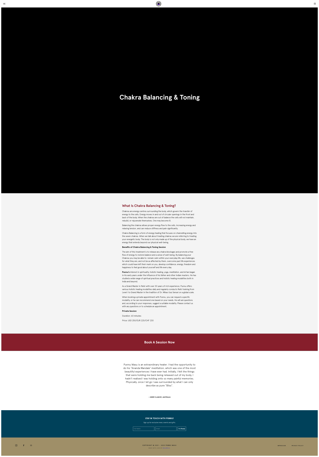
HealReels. (166, 448)
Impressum (282, 445)
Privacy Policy (298, 445)
